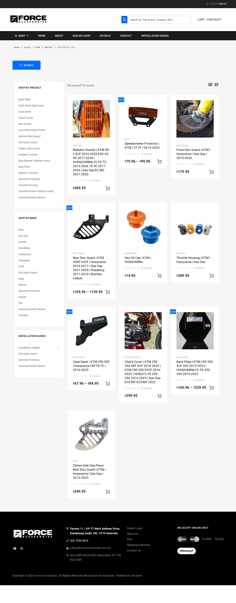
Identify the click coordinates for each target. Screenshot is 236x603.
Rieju (21, 278)
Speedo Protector (28, 172)
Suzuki (22, 296)
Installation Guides (155, 35)
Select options (107, 188)
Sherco (22, 284)
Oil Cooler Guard (27, 142)
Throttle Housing (28, 185)
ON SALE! (105, 35)
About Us (132, 534)
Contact (126, 35)
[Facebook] (15, 548)
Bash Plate (24, 99)
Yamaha (23, 315)
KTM (38, 47)
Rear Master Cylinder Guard (34, 160)
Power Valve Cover (29, 148)
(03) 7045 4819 (79, 540)
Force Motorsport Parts (31, 130)
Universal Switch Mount (31, 197)
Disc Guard (24, 123)
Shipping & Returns (138, 545)
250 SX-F (48, 47)
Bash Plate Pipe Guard (31, 105)
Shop (21, 35)
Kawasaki (24, 260)
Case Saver (24, 111)
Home (41, 35)
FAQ (129, 539)
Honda (22, 241)
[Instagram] (21, 548)
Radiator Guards (27, 154)
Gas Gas (23, 235)
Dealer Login (81, 35)
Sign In (222, 4)
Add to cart (159, 396)
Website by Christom (129, 575)
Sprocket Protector (29, 179)
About (59, 35)
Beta (21, 229)
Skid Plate (24, 166)
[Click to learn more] (182, 539)
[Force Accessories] (28, 23)
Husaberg (24, 247)
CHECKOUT (214, 19)
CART (201, 19)
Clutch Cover (25, 117)
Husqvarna (24, 254)
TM (20, 303)
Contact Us (134, 550)
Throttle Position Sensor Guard (36, 191)
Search (28, 65)
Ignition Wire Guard (29, 136)
